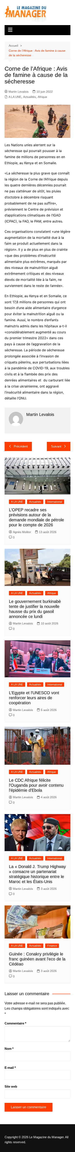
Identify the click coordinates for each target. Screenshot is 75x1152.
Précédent (21, 446)
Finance (52, 945)
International (54, 501)
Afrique (42, 96)
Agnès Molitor (22, 532)
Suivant (56, 446)
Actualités (29, 96)
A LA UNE (15, 96)
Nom (9, 1048)
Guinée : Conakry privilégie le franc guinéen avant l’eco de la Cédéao (37, 959)
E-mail (10, 1067)
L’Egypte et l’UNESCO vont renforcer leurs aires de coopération (34, 697)
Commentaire (15, 1023)
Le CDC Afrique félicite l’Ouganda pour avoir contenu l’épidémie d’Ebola (36, 785)
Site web (11, 1086)
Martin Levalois (19, 91)
